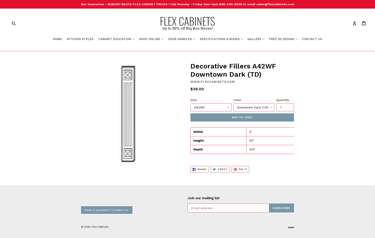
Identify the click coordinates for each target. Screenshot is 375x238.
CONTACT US (312, 39)
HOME (57, 39)
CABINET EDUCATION (117, 39)
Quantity (282, 100)
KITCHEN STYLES (80, 39)
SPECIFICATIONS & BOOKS (222, 39)
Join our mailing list (204, 198)
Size (193, 100)
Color (237, 100)
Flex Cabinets (100, 226)
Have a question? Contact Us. (107, 210)
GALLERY (256, 39)
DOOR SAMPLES (182, 39)
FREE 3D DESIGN (284, 39)
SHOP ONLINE (152, 39)
